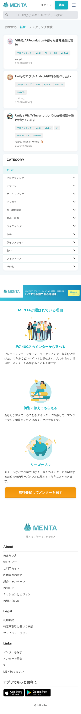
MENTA (42, 705)
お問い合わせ (11, 600)
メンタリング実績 (41, 27)
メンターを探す (12, 652)
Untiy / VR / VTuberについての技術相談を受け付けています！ (44, 117)
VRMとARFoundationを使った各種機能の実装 (44, 42)
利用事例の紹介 (12, 574)
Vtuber (48, 128)
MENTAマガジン (13, 671)
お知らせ (8, 587)
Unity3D (65, 53)
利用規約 (8, 620)
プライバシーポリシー (17, 633)
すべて (10, 169)
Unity (38, 53)
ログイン (46, 5)
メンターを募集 (12, 658)
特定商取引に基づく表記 (18, 626)
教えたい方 (10, 555)
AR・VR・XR (51, 53)
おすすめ (11, 27)
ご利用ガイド (11, 568)
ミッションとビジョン (17, 594)
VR (57, 128)
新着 (23, 27)
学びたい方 (10, 561)
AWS (38, 84)
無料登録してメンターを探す (40, 492)
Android (59, 84)
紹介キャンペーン (14, 581)
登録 (61, 5)
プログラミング (24, 53)
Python (47, 84)
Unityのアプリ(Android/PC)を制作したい (43, 76)
